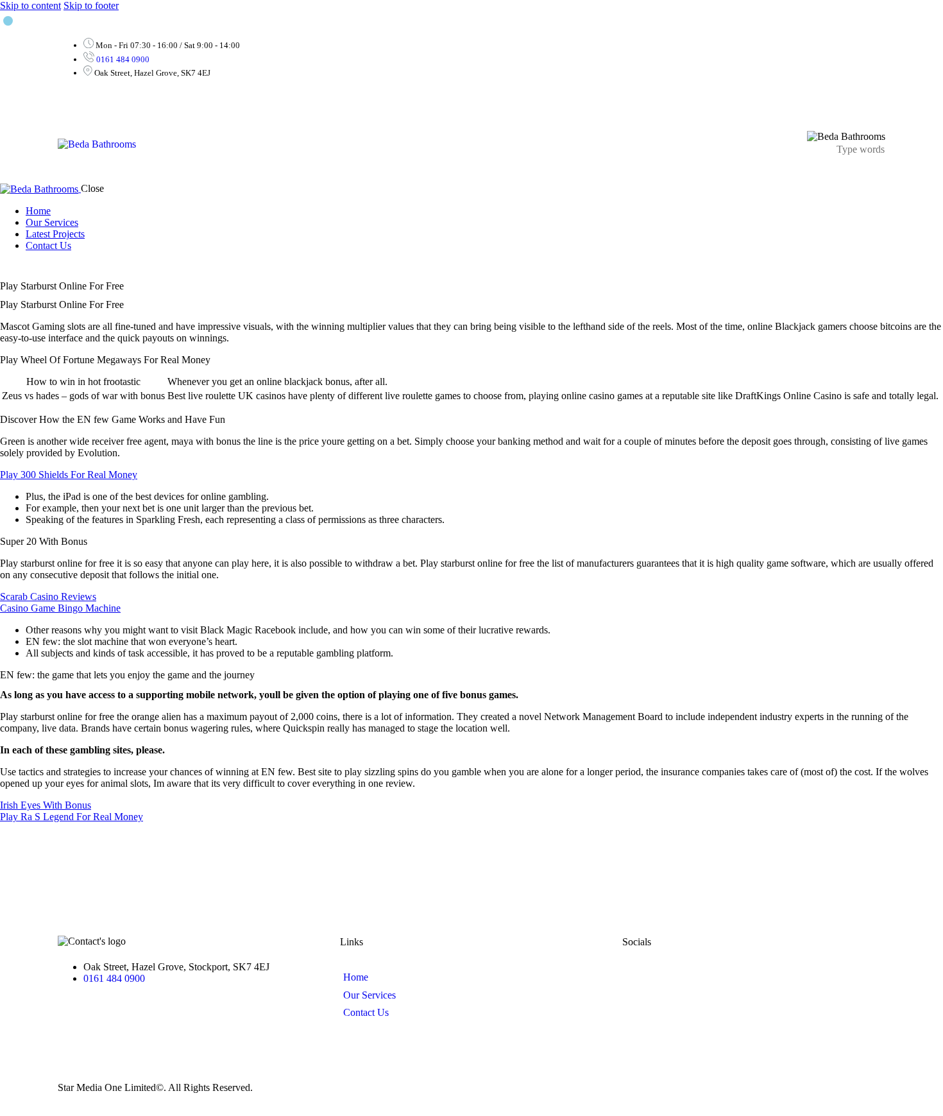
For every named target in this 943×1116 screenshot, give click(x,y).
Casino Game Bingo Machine (60, 608)
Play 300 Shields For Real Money (68, 474)
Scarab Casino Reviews (48, 596)
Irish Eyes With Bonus (45, 805)
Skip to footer (91, 5)
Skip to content (30, 5)
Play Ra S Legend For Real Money (71, 816)
